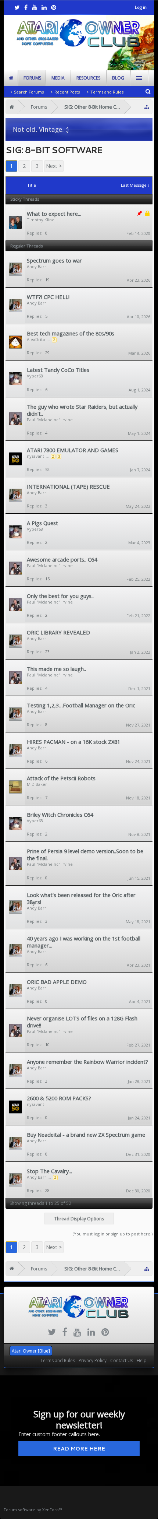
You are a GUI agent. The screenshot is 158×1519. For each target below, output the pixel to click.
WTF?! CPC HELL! (48, 296)
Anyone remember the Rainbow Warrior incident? (87, 1061)
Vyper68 (35, 376)
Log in (141, 7)
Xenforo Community (79, 1348)
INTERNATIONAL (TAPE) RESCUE (68, 486)
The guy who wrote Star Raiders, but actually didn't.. (82, 410)
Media (58, 78)
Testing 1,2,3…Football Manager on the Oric (81, 705)
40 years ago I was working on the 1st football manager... (83, 942)
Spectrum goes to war (54, 260)
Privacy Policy (93, 1360)
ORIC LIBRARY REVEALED (58, 632)
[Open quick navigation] (146, 107)
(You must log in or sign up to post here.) (112, 1234)
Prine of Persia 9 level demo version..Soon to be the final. (85, 854)
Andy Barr (36, 266)
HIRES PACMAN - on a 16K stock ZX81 (73, 741)
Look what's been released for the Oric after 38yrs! (81, 898)
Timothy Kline (40, 219)
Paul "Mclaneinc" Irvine (50, 419)
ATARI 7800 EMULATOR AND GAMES (72, 450)
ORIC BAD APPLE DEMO (57, 981)
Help (142, 1360)
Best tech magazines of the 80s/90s (70, 333)
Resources (88, 78)
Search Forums (29, 92)
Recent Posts (67, 92)
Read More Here (79, 1448)
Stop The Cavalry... (49, 1171)
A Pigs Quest (42, 523)
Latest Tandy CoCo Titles (58, 369)
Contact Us (121, 1360)
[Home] (12, 107)
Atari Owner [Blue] (31, 1351)
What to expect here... (54, 213)
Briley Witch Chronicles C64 (60, 814)
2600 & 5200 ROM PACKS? (59, 1098)
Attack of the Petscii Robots (61, 778)
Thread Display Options (79, 1219)
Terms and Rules (106, 92)
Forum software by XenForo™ (33, 1509)
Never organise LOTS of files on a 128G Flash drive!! (82, 1022)
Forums (32, 78)
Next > (54, 165)
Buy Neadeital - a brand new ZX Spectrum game (86, 1134)
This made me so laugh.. (56, 668)
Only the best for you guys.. (60, 595)
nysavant (35, 456)
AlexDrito (36, 339)
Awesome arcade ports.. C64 (62, 559)
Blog (118, 78)
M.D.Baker (37, 784)
